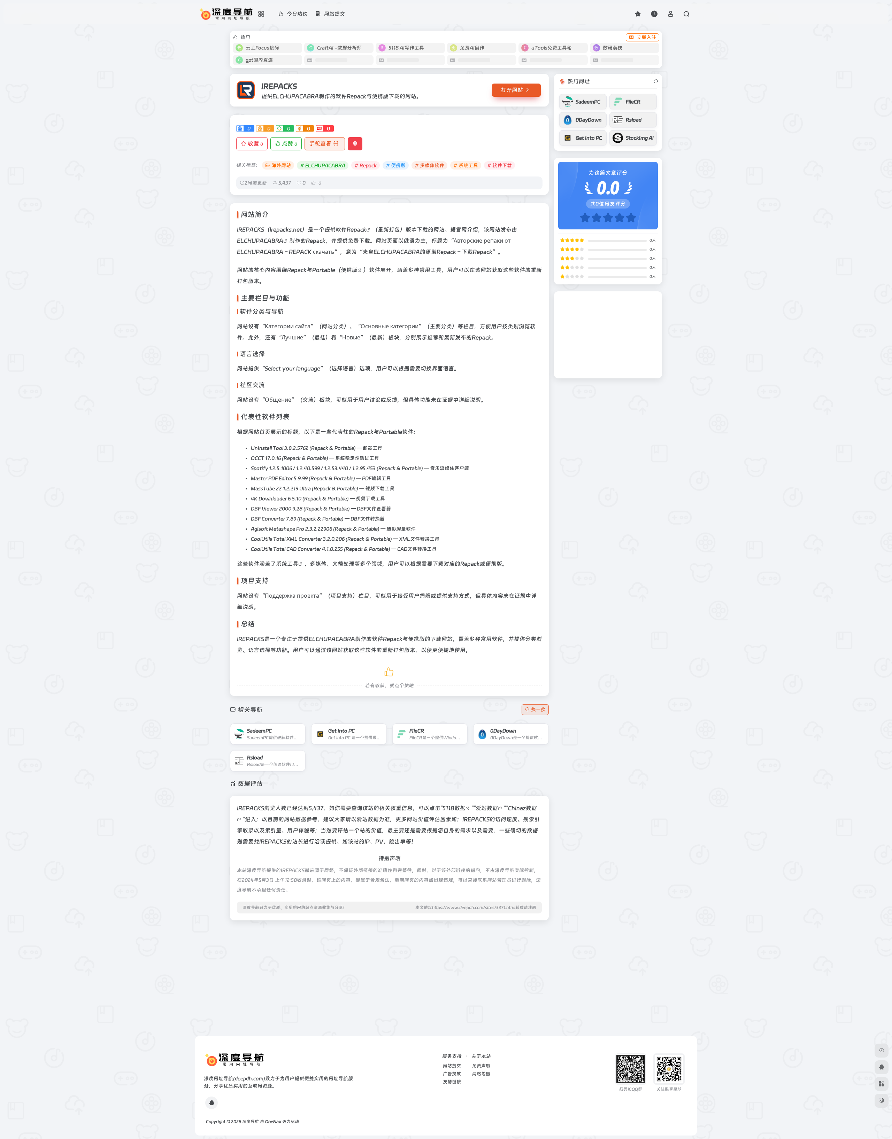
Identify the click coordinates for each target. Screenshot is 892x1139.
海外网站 (281, 165)
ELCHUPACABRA (260, 240)
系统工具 (287, 563)
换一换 (538, 709)
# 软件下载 (499, 165)
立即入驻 (646, 37)
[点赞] (390, 670)
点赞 (289, 143)
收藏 (255, 143)
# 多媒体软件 (429, 165)
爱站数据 (487, 808)
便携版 (349, 270)
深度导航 (250, 1121)
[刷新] (656, 81)
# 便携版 (396, 165)
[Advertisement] (389, 974)
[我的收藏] (637, 14)
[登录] (670, 14)
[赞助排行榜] (882, 1051)
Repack (356, 229)
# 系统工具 (465, 165)
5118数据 (454, 808)
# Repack (365, 165)
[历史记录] (654, 14)
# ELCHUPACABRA (322, 165)
